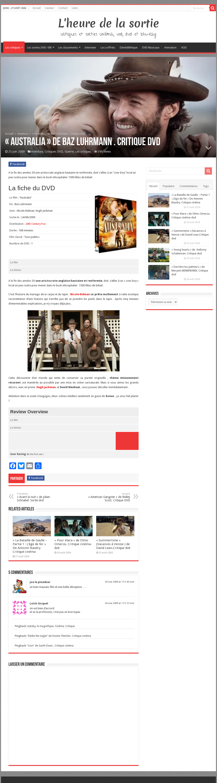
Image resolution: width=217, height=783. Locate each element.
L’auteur (49, 8)
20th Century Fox (35, 223)
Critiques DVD (54, 151)
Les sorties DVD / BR (39, 47)
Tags (206, 186)
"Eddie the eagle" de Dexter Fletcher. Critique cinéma (59, 635)
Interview (90, 47)
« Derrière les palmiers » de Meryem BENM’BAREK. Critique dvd (189, 270)
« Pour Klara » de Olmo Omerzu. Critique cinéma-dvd (73, 544)
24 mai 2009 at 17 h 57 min (119, 603)
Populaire (168, 186)
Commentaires (189, 186)
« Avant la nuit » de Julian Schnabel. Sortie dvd (33, 497)
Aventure (22, 133)
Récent (153, 186)
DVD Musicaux (151, 47)
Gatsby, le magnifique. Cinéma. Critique (51, 626)
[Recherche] (213, 8)
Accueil (37, 8)
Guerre (69, 151)
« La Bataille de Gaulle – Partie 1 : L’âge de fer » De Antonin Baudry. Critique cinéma (30, 546)
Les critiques (12, 47)
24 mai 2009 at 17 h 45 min (119, 581)
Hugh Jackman (46, 387)
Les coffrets (108, 47)
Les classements (68, 47)
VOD (184, 47)
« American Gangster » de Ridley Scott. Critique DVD (109, 497)
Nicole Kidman (80, 294)
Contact (63, 8)
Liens (75, 8)
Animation (170, 47)
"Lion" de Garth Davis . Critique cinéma (50, 645)
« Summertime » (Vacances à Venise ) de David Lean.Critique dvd (113, 544)
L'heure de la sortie (108, 23)
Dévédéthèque (129, 47)
